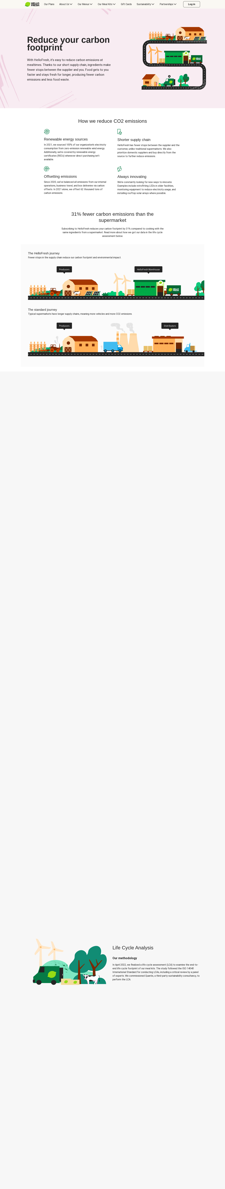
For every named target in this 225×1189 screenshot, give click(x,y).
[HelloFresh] (32, 4)
